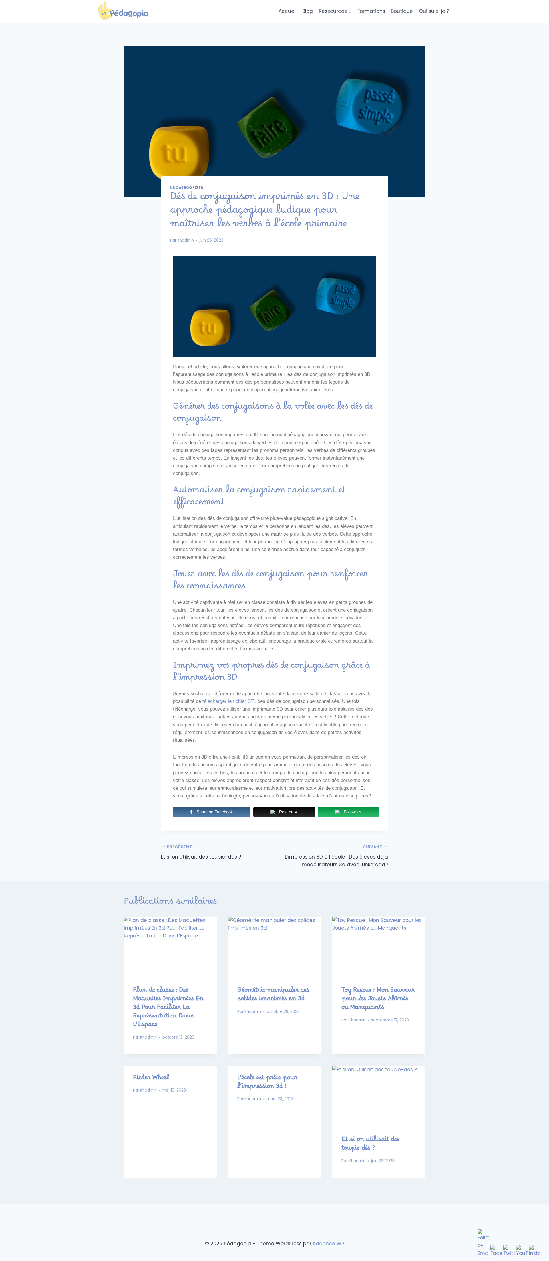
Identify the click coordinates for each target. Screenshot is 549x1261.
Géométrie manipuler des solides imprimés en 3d (273, 996)
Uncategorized (187, 187)
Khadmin (185, 240)
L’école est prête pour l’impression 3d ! (267, 1084)
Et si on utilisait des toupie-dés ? (201, 852)
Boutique (402, 11)
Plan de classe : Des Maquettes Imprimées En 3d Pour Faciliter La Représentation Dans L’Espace (168, 1009)
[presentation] (170, 947)
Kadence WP (328, 1243)
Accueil (288, 11)
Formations (371, 11)
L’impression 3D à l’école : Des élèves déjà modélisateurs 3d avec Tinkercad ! (336, 856)
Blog (307, 11)
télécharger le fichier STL (229, 701)
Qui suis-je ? (434, 11)
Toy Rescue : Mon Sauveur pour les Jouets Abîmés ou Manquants (378, 1000)
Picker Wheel (151, 1079)
